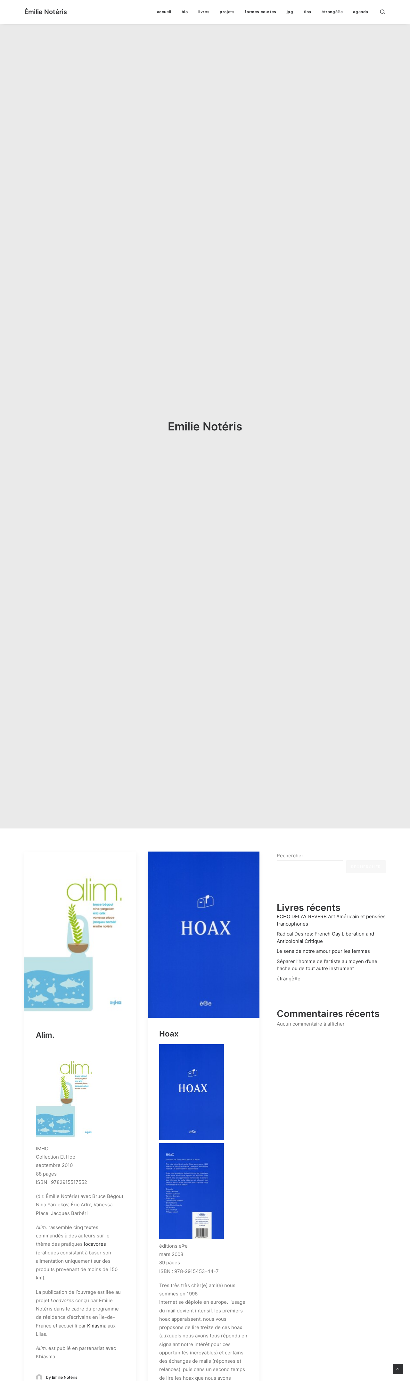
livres (204, 11)
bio (185, 11)
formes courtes (260, 11)
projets (227, 11)
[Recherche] (383, 12)
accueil (164, 11)
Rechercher (290, 856)
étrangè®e (332, 11)
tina (307, 11)
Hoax (169, 1033)
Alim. (45, 1035)
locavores (95, 1244)
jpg (290, 11)
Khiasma (96, 1326)
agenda (360, 11)
